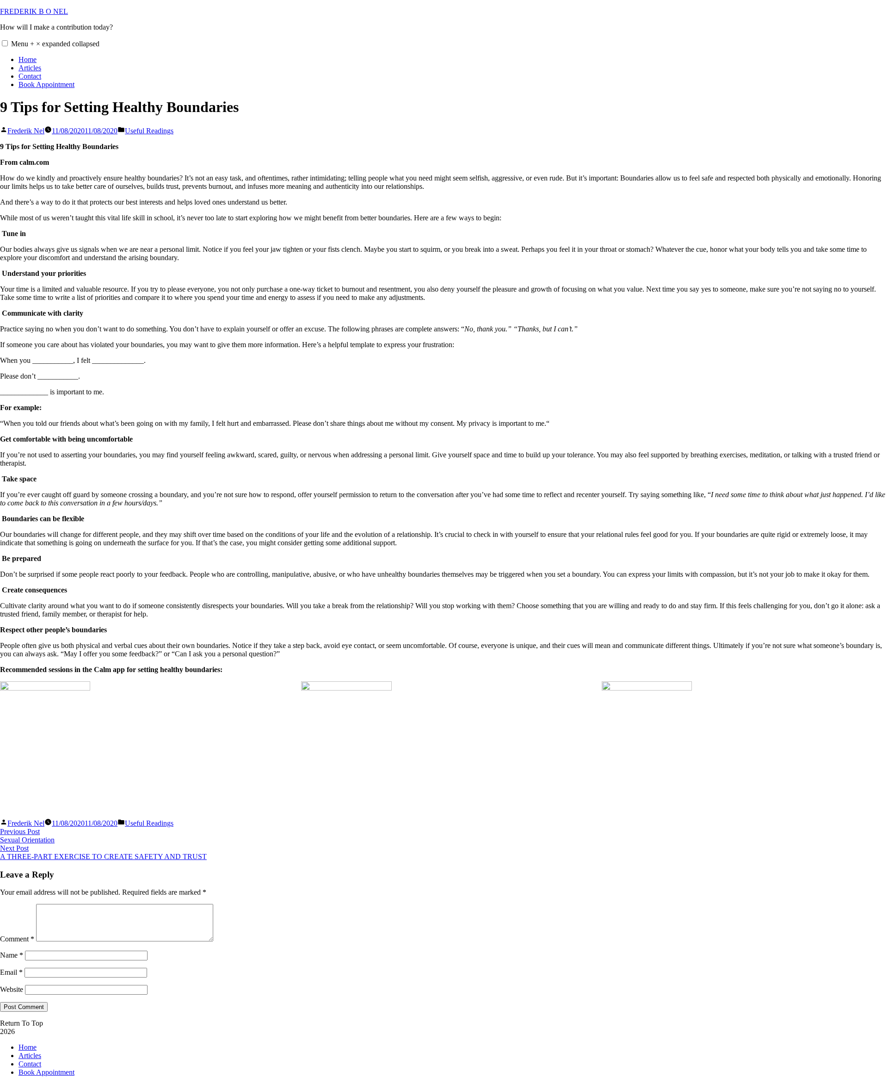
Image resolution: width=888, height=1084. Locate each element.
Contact (29, 76)
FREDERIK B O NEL (34, 11)
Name (11, 955)
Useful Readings (149, 131)
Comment (17, 939)
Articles (29, 68)
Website (11, 989)
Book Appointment (46, 84)
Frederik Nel (25, 131)
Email (11, 972)
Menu (55, 44)
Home (27, 59)
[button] (5, 43)
